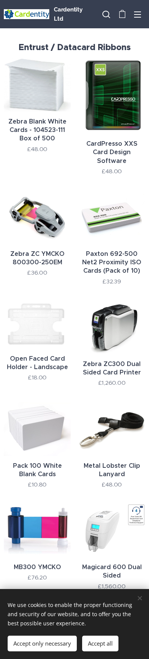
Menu (137, 14)
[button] (106, 14)
